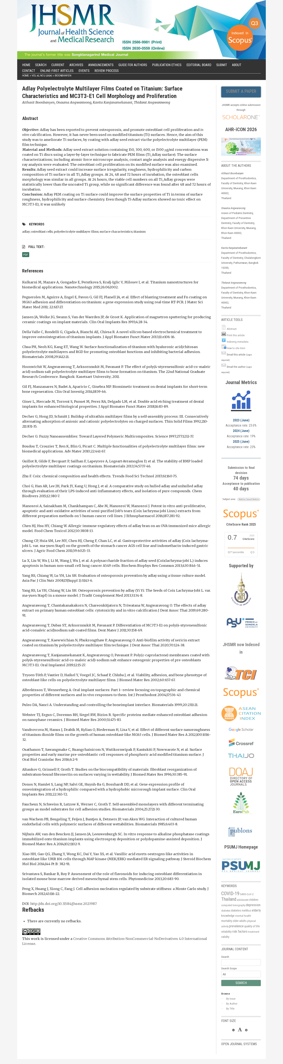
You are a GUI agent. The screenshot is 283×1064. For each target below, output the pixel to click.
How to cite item (236, 348)
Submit (221, 65)
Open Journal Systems (239, 1044)
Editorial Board (198, 65)
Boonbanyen (63, 75)
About (236, 65)
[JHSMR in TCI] (241, 679)
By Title (230, 1008)
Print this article (236, 335)
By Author (231, 1003)
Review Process (106, 71)
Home (26, 65)
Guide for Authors (133, 65)
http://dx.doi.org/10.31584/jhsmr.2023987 (63, 904)
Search (40, 65)
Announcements (101, 65)
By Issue (231, 998)
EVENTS (84, 71)
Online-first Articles (57, 71)
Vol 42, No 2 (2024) (42, 75)
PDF (25, 254)
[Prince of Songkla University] (242, 632)
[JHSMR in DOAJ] (241, 789)
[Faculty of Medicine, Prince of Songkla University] (241, 608)
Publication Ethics (166, 65)
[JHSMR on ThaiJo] (241, 755)
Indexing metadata (237, 341)
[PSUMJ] (241, 873)
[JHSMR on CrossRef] (241, 745)
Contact (28, 71)
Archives (76, 65)
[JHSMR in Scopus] (241, 501)
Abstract (232, 328)
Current (57, 65)
